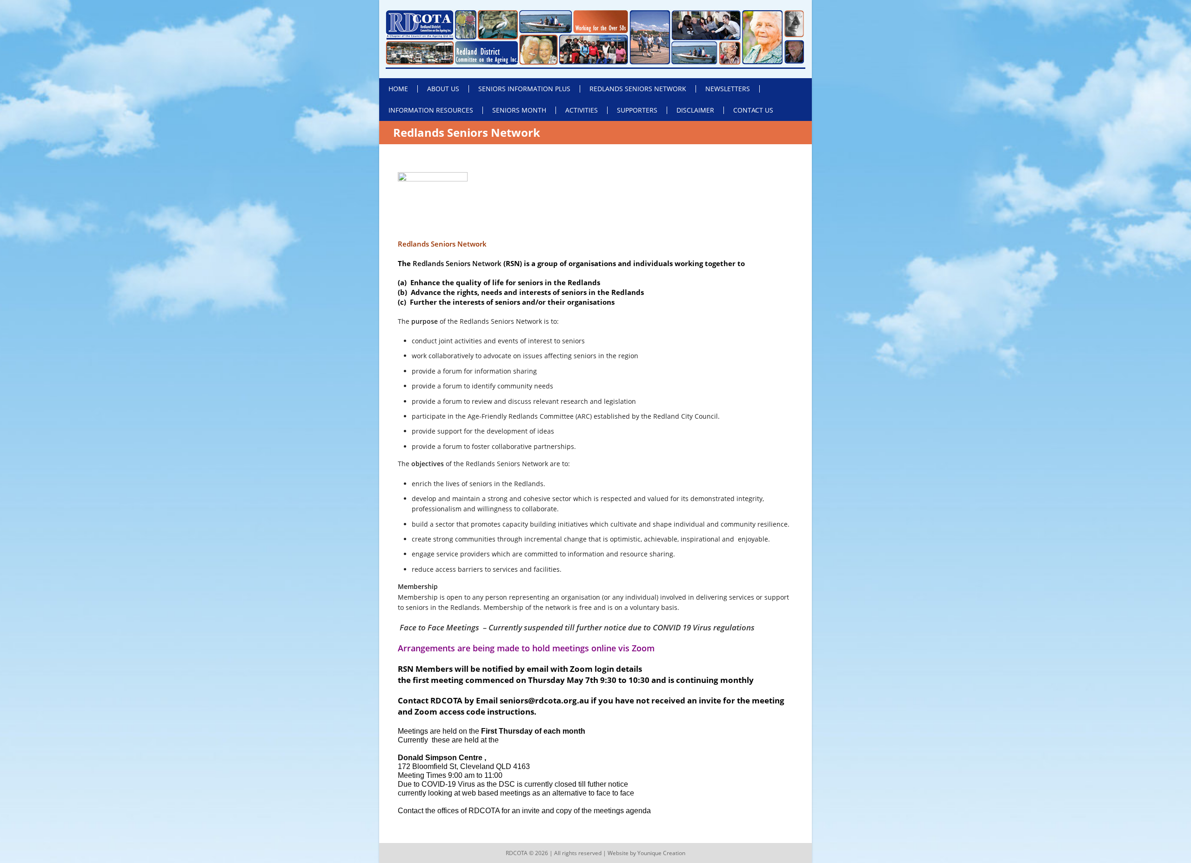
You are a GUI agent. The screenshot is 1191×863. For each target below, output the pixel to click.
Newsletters (727, 88)
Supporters (637, 110)
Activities (581, 110)
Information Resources (430, 110)
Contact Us (753, 110)
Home (398, 88)
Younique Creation (661, 853)
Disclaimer (695, 110)
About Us (443, 88)
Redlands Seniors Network (637, 88)
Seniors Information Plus (524, 88)
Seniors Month (519, 110)
